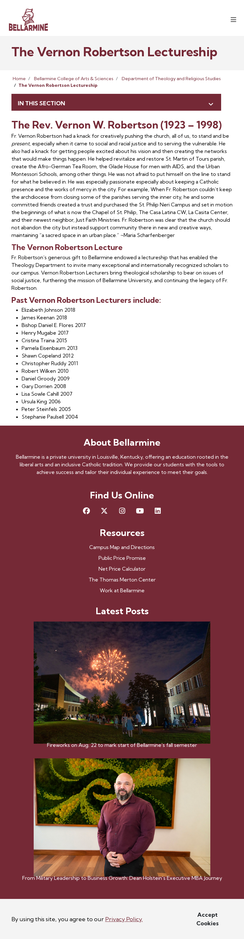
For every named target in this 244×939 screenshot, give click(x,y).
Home (19, 78)
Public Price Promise (122, 558)
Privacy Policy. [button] (124, 919)
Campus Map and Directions (122, 547)
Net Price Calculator (122, 569)
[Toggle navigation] (233, 19)
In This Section (41, 103)
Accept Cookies (207, 919)
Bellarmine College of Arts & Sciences (73, 78)
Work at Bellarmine (122, 590)
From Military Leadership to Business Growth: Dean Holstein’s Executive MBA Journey (122, 878)
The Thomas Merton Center (122, 579)
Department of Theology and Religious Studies (171, 78)
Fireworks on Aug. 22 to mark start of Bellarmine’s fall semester (122, 745)
